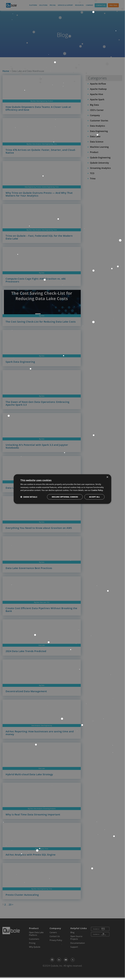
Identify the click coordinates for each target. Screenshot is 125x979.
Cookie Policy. (97, 490)
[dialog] (62, 489)
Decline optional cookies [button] (65, 497)
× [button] (107, 477)
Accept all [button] (94, 497)
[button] (28, 497)
